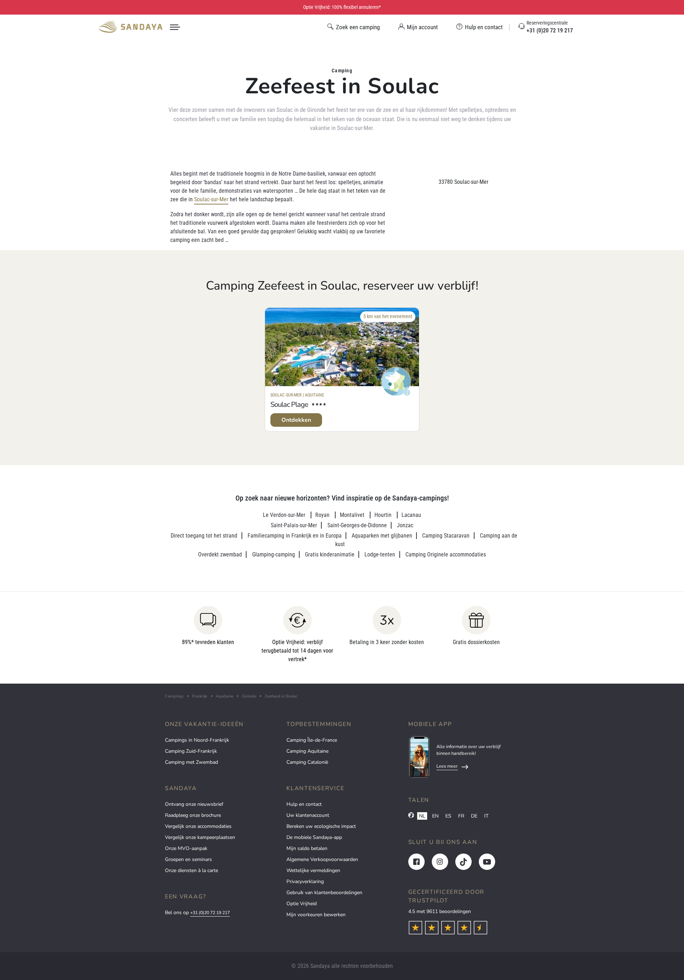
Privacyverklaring (305, 881)
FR (461, 816)
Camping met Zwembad (191, 762)
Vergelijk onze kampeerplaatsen (200, 837)
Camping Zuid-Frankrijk (191, 751)
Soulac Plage (289, 404)
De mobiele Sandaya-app (314, 837)
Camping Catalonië (307, 762)
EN (435, 816)
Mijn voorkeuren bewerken (316, 914)
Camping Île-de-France (311, 740)
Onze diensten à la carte (191, 870)
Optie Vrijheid (301, 903)
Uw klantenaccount (307, 815)
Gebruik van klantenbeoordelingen (324, 892)
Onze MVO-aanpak (186, 848)
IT (486, 816)
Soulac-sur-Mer (211, 199)
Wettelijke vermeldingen (313, 870)
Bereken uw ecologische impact (321, 826)
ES (448, 816)
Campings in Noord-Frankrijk (197, 740)
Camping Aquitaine (307, 751)
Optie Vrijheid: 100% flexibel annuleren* (342, 7)
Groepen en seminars (188, 859)
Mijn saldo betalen (306, 848)
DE (474, 816)
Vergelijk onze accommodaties (198, 826)
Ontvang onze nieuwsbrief (194, 804)
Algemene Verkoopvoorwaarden (322, 859)
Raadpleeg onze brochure (193, 815)
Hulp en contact (304, 804)
